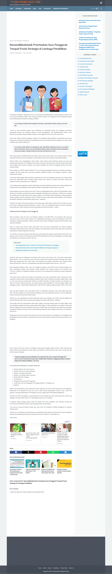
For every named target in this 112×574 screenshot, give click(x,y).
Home (11, 8)
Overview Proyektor (84, 69)
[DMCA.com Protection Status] (83, 156)
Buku (34, 8)
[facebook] (16, 452)
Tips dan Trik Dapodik (85, 86)
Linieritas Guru (83, 83)
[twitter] (28, 452)
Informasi (18, 8)
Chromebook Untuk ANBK (86, 61)
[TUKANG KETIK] (26, 2)
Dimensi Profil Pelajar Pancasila (88, 78)
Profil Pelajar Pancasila (86, 75)
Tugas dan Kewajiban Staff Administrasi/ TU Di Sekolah (33, 471)
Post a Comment (27, 53)
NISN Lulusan (83, 95)
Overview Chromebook (85, 64)
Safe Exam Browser (85, 72)
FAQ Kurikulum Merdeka (86, 81)
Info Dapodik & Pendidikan (87, 89)
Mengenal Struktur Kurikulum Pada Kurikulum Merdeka (64, 471)
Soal (40, 8)
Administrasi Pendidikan (60, 8)
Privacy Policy (63, 568)
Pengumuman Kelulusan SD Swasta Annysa (27, 250)
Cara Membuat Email (85, 58)
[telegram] (65, 452)
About (44, 568)
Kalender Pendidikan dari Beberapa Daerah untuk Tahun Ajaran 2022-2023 (48, 471)
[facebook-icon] (101, 3)
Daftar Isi (71, 568)
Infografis (47, 8)
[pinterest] (41, 452)
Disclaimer (56, 568)
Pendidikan (27, 8)
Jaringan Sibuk (83, 67)
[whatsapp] (53, 452)
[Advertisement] (41, 25)
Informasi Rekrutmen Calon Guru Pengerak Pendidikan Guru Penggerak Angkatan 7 (37, 247)
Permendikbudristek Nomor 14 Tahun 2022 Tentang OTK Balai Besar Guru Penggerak (37, 245)
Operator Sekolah (84, 92)
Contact (50, 568)
